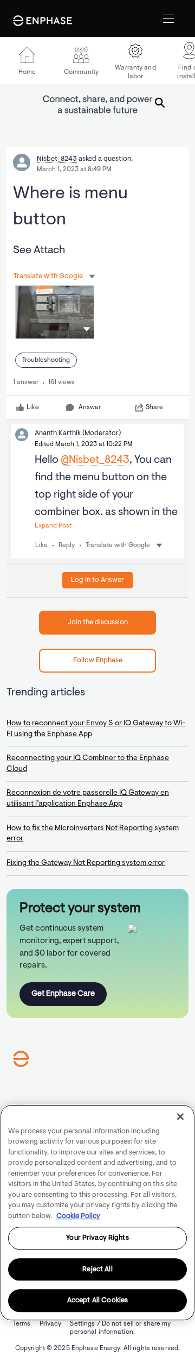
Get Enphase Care (63, 994)
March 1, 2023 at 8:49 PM (74, 169)
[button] (86, 328)
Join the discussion (98, 622)
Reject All (97, 1269)
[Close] (180, 1116)
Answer (90, 407)
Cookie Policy (78, 1216)
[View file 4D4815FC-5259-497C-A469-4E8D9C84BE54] (55, 312)
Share (154, 407)
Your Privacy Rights (97, 1237)
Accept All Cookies (97, 1300)
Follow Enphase (97, 660)
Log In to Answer (97, 579)
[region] (97, 1212)
